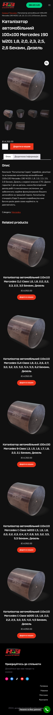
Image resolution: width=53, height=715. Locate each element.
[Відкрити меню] (49, 5)
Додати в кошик (21, 146)
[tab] (8, 157)
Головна (5, 13)
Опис (8, 156)
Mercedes (13, 13)
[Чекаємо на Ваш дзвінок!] (46, 709)
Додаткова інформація (26, 156)
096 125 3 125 (34, 5)
